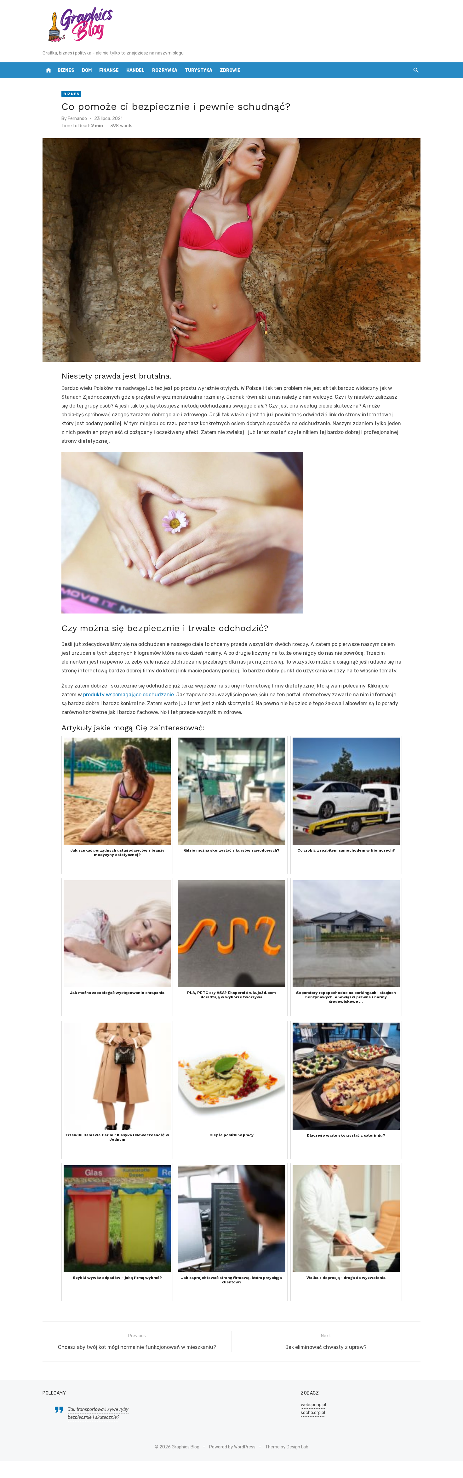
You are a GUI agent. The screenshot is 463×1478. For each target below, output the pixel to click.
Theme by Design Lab (286, 1447)
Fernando (77, 118)
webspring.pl (313, 1404)
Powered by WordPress (232, 1447)
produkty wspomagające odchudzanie (128, 695)
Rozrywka (164, 70)
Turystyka (198, 70)
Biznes (66, 70)
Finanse (109, 70)
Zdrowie (230, 70)
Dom (87, 70)
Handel (135, 70)
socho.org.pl (313, 1412)
